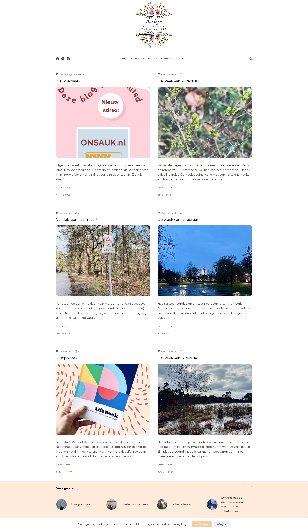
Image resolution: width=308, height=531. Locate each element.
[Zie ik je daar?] (103, 122)
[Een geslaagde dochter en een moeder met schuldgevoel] (212, 504)
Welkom (80, 74)
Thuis (123, 58)
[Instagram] (62, 58)
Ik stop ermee (80, 504)
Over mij (166, 58)
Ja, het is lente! (181, 504)
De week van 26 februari (179, 81)
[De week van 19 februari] (205, 260)
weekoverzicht (168, 74)
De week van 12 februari (178, 358)
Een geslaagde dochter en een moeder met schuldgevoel (232, 504)
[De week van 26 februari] (205, 122)
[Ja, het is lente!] (162, 504)
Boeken (135, 58)
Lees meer (63, 188)
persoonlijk (65, 213)
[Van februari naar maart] (103, 260)
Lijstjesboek (67, 358)
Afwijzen (222, 524)
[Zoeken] (250, 58)
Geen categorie (67, 74)
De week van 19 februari (178, 219)
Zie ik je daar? (68, 81)
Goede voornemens (134, 504)
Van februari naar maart (77, 219)
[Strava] (68, 58)
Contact (182, 58)
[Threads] (57, 58)
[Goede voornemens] (111, 504)
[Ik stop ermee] (61, 504)
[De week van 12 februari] (205, 399)
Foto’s (152, 58)
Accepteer (201, 524)
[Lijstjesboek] (103, 399)
